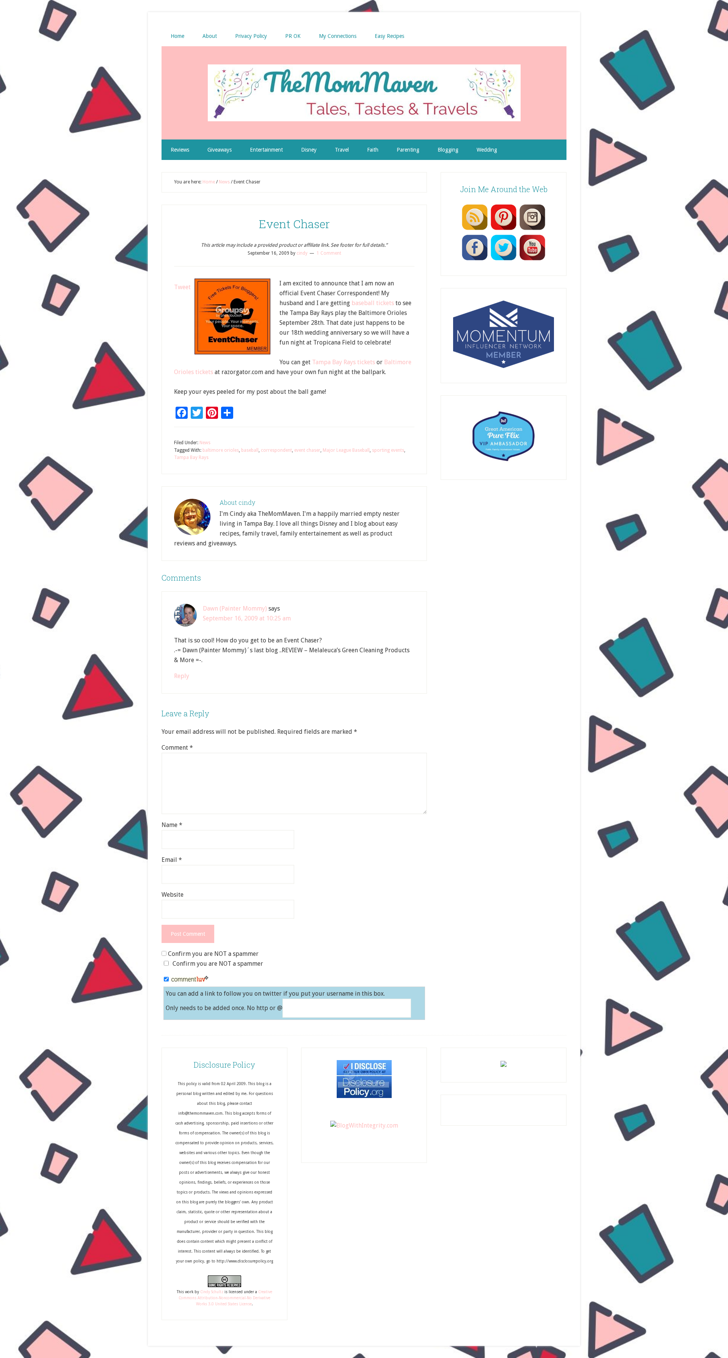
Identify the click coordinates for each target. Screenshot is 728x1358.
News (204, 442)
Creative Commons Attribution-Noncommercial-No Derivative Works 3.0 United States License (225, 1298)
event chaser (307, 450)
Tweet (182, 287)
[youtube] (532, 260)
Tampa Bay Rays (191, 457)
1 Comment (329, 253)
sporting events (388, 450)
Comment (177, 747)
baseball (250, 450)
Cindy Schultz (211, 1292)
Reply (181, 676)
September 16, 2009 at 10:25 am (247, 618)
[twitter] (503, 260)
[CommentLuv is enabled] (190, 979)
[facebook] (474, 260)
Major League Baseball (346, 450)
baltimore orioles (220, 450)
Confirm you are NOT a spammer (212, 953)
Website (173, 894)
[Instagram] (532, 229)
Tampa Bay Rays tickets (343, 362)
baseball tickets (372, 303)
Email (172, 859)
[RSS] (474, 229)
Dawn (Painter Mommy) (235, 608)
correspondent (276, 450)
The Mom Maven (364, 92)
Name (172, 825)
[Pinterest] (503, 229)
